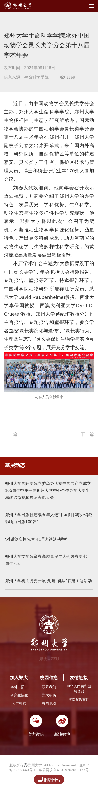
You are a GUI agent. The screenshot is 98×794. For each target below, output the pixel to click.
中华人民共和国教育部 (79, 688)
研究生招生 (19, 695)
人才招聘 (19, 703)
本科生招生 (19, 687)
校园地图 (49, 703)
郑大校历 (49, 695)
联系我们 (49, 687)
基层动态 (15, 465)
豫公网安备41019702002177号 (64, 770)
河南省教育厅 (78, 700)
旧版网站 (49, 779)
